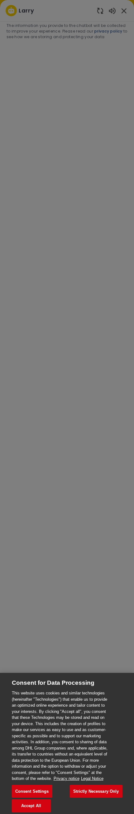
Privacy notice (66, 778)
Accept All (31, 805)
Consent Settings (32, 791)
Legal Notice (92, 778)
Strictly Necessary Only (96, 791)
